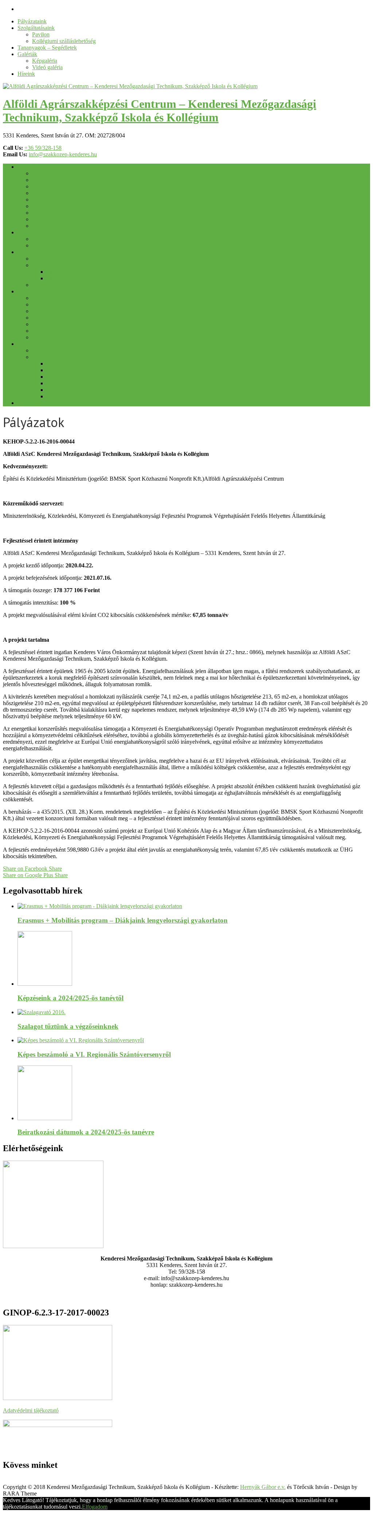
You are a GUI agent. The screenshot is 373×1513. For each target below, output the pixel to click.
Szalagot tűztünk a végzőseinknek (67, 1026)
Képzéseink (30, 252)
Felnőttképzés (48, 285)
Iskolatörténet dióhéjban (59, 186)
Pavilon (41, 34)
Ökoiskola (44, 331)
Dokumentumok (51, 206)
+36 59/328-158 (43, 148)
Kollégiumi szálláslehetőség (64, 41)
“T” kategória (62, 272)
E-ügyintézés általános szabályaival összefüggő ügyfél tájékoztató (122, 396)
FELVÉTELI (32, 232)
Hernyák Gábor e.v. (263, 1487)
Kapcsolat (43, 226)
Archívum (29, 403)
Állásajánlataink (50, 213)
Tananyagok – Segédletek (47, 47)
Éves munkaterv (50, 298)
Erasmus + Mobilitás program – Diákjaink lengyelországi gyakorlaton (122, 920)
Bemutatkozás (48, 173)
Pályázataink (32, 21)
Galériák (27, 54)
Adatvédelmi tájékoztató (31, 1410)
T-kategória (45, 265)
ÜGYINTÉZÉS (36, 344)
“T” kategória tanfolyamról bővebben (90, 278)
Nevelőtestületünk (53, 193)
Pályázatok (44, 219)
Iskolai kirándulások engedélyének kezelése (97, 377)
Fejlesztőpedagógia (54, 317)
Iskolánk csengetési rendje (62, 180)
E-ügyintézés (61, 383)
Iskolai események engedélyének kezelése (95, 370)
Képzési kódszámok (55, 239)
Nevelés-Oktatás (36, 291)
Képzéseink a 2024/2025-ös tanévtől (74, 258)
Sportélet (42, 311)
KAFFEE (43, 357)
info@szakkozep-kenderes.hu (63, 154)
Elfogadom (94, 1507)
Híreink (26, 74)
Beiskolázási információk (61, 245)
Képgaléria (44, 61)
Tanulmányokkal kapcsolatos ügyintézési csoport (103, 363)
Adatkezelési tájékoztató (74, 390)
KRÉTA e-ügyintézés (57, 350)
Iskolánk (27, 167)
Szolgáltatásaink (36, 28)
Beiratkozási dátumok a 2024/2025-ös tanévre (85, 1132)
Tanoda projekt (49, 337)
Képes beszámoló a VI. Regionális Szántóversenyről (94, 1054)
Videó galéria (47, 67)
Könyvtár (43, 304)
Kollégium (44, 324)
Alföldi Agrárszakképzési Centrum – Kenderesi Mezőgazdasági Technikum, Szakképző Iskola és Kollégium (159, 110)
